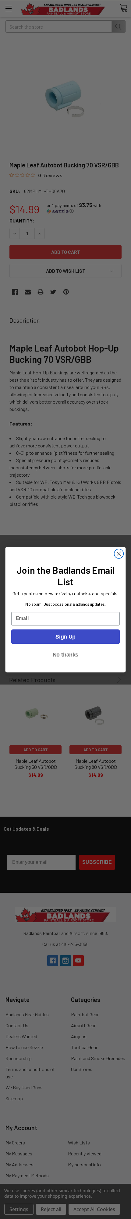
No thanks (65, 654)
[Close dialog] (119, 553)
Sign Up (65, 636)
